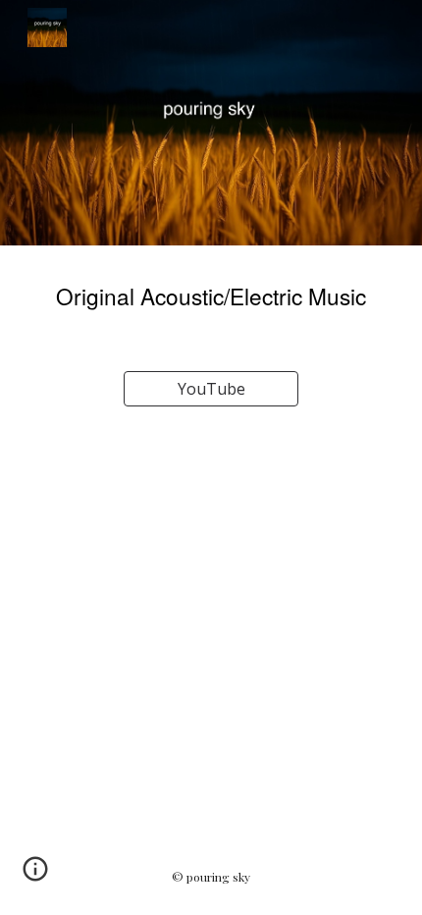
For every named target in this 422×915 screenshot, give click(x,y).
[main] (211, 296)
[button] (35, 875)
